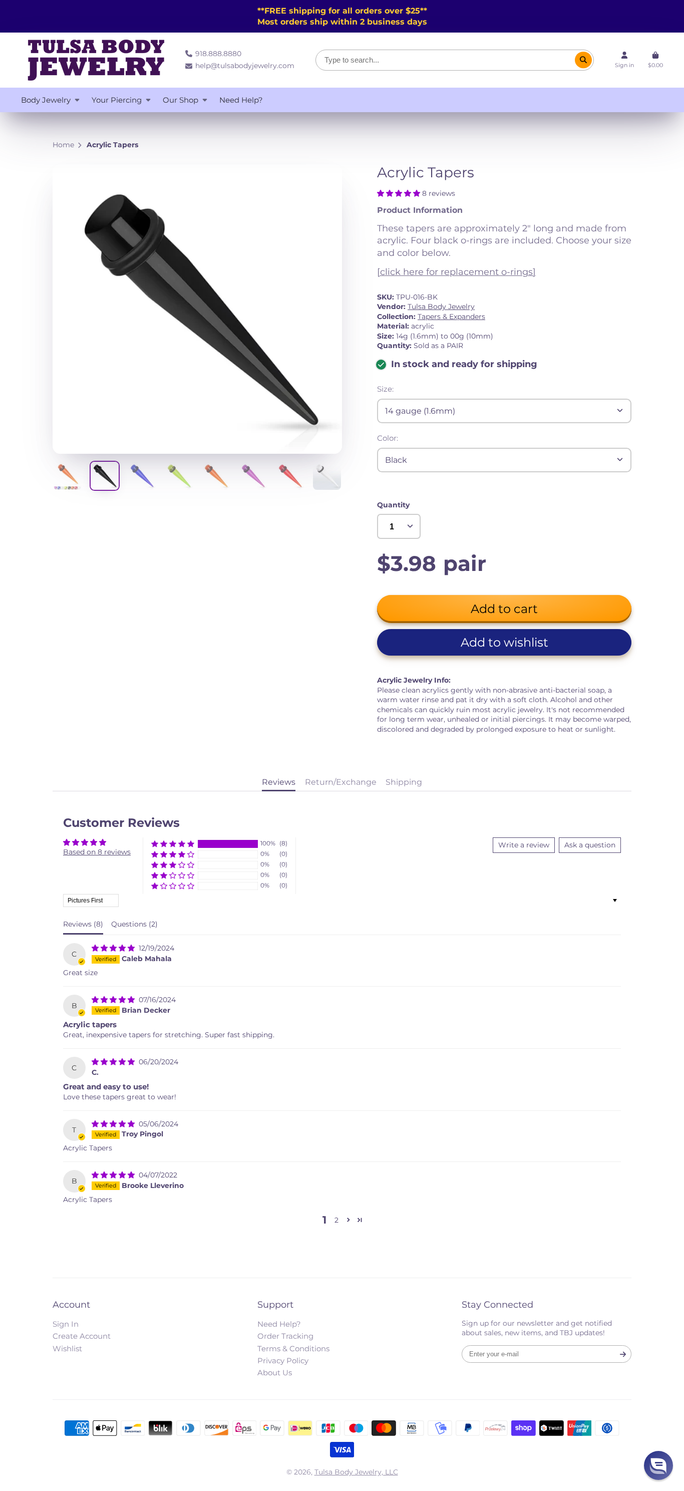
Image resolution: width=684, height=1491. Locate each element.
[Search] (583, 60)
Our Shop (180, 100)
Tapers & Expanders (451, 316)
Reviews (278, 782)
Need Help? (241, 100)
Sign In (66, 1324)
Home (63, 144)
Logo (96, 60)
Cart (655, 60)
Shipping (404, 782)
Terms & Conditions (293, 1348)
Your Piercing (117, 100)
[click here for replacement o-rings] (456, 271)
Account (624, 60)
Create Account (82, 1336)
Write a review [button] (523, 844)
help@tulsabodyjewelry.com (244, 65)
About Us (274, 1372)
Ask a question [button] (589, 844)
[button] (399, 193)
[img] (114, 948)
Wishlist (67, 1348)
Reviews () (83, 924)
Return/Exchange (341, 782)
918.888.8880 (218, 53)
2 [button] (336, 1220)
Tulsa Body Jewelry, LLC (356, 1471)
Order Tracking (285, 1336)
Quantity (393, 504)
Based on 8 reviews (97, 851)
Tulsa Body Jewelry (441, 306)
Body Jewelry (46, 100)
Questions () (134, 924)
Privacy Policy (282, 1360)
